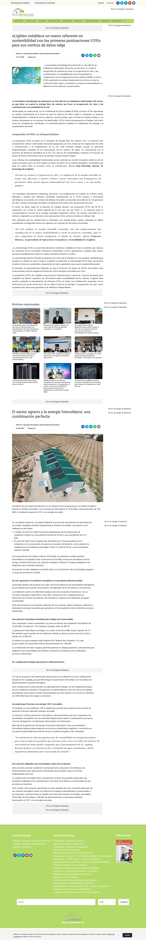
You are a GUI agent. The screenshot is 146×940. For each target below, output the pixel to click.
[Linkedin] (126, 3)
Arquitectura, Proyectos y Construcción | (71, 847)
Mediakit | (17, 847)
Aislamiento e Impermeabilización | (68, 844)
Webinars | (17, 844)
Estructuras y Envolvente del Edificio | (70, 871)
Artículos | (26, 841)
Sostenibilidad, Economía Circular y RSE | (71, 886)
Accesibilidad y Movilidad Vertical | (68, 841)
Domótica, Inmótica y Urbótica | (67, 862)
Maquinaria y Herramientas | (65, 877)
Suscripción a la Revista (45, 3)
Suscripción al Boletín (21, 3)
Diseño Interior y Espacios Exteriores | (84, 859)
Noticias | (17, 841)
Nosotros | (27, 847)
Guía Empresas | (39, 844)
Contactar (110, 3)
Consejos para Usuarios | (64, 856)
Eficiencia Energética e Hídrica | (96, 862)
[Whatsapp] (95, 55)
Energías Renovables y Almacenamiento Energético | (76, 868)
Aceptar (127, 935)
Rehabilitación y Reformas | (82, 883)
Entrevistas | (46, 841)
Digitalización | (59, 859)
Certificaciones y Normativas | (66, 850)
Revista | (27, 844)
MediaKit (101, 3)
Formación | (92, 871)
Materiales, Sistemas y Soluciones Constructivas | (75, 880)
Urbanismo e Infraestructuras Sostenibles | (72, 889)
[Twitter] (122, 3)
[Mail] (133, 3)
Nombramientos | (61, 883)
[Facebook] (118, 3)
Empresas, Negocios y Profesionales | (70, 865)
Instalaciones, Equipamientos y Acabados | (72, 874)
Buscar (124, 902)
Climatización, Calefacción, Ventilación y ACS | (73, 853)
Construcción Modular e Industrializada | (95, 856)
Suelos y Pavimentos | (100, 886)
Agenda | (36, 841)
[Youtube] (129, 3)
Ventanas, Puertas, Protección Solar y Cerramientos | (76, 892)
